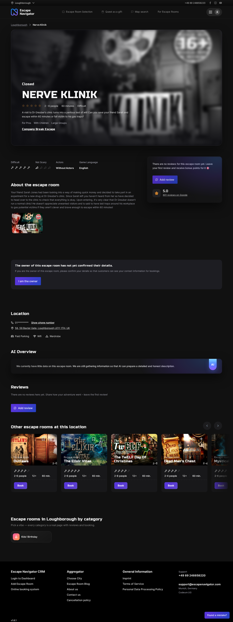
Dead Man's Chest (180, 461)
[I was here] (50, 439)
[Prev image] (207, 426)
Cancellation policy (79, 600)
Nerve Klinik (40, 24)
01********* (21, 322)
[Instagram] (215, 2)
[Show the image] (27, 223)
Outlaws (21, 461)
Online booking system (25, 589)
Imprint (127, 578)
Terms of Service (133, 583)
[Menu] (214, 12)
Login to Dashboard (23, 578)
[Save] (43, 439)
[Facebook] (210, 2)
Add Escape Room (22, 583)
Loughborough (19, 24)
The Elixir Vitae (77, 461)
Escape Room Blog (78, 583)
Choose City (74, 578)
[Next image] (218, 426)
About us (72, 589)
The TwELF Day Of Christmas (130, 459)
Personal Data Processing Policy (143, 589)
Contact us (74, 594)
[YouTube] (220, 2)
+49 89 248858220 (195, 3)
